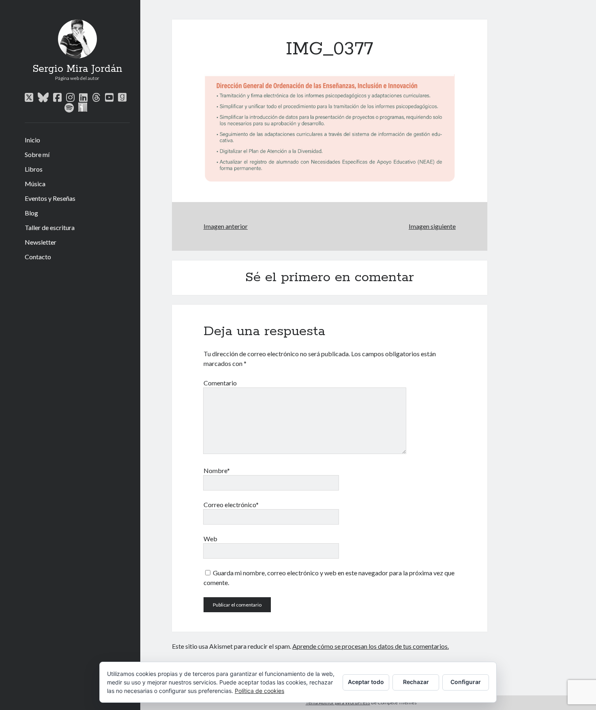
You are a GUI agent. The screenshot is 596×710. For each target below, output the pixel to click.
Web (210, 538)
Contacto (38, 256)
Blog (31, 213)
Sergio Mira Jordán (77, 68)
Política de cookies (259, 690)
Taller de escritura (50, 227)
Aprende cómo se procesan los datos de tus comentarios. (370, 646)
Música (35, 183)
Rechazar (416, 681)
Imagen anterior (226, 226)
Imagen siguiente (432, 226)
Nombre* (217, 470)
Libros (34, 169)
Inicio (32, 140)
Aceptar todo (366, 681)
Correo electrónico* (231, 504)
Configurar (465, 681)
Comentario (220, 383)
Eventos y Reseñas (50, 198)
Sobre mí (37, 154)
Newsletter (40, 242)
